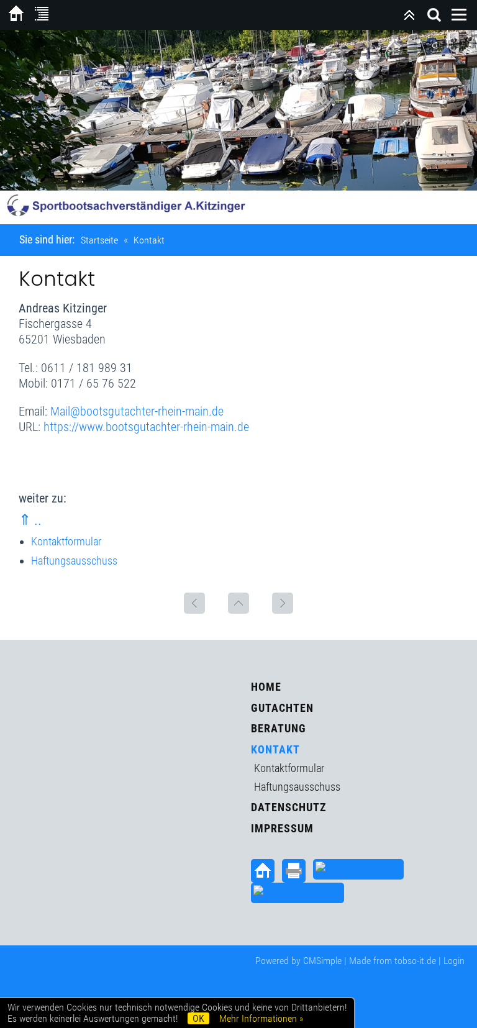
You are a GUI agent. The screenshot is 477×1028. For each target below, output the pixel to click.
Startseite (99, 240)
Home (266, 686)
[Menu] (459, 15)
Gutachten (282, 707)
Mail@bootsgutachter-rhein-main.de (137, 411)
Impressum (282, 828)
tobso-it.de (415, 961)
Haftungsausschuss (74, 560)
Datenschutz (289, 807)
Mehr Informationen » (261, 1018)
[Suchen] (434, 15)
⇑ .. (30, 520)
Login (454, 961)
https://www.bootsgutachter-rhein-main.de (146, 426)
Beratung (278, 728)
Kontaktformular (66, 541)
